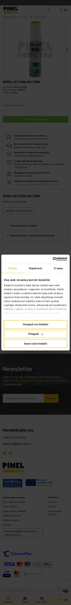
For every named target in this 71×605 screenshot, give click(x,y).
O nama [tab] (58, 268)
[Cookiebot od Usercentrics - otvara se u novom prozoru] (52, 259)
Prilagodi (33, 333)
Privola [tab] (13, 268)
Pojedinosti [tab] (35, 268)
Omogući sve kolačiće (35, 324)
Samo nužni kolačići (35, 343)
